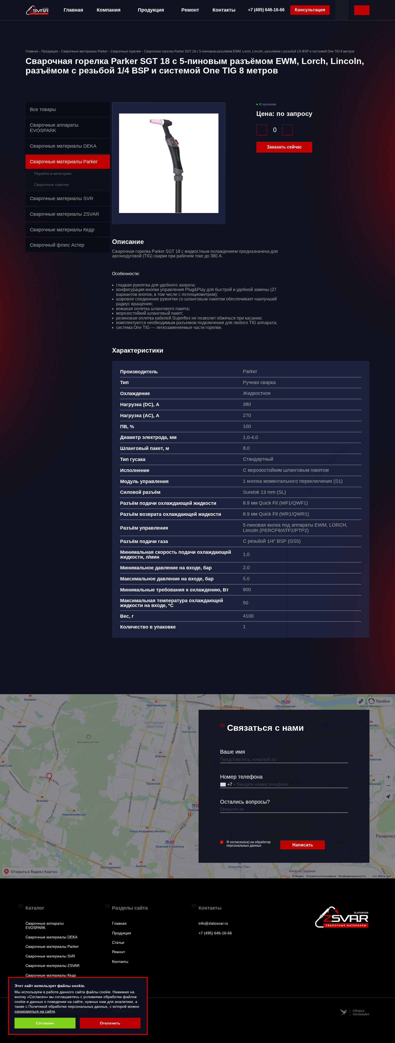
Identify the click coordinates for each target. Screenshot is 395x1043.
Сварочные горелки (126, 51)
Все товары (43, 109)
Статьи (118, 943)
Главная (73, 10)
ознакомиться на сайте (35, 1011)
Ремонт (190, 10)
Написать (302, 845)
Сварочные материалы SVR (50, 956)
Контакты (224, 10)
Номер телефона (241, 777)
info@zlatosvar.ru (213, 923)
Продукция (151, 10)
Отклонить (110, 1023)
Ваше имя (232, 752)
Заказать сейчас (284, 147)
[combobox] (227, 784)
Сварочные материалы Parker (84, 51)
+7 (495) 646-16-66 (266, 10)
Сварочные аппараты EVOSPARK (45, 925)
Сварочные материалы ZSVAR (53, 966)
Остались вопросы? (245, 802)
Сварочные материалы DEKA (51, 937)
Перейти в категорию (52, 173)
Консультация (310, 10)
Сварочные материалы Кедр (51, 975)
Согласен (45, 1023)
